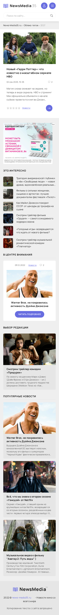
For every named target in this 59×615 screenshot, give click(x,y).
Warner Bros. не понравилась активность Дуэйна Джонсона (30, 304)
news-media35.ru (21, 597)
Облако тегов (31, 25)
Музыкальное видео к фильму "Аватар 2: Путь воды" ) (25, 557)
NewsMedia (23, 5)
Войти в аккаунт (44, 5)
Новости (26, 108)
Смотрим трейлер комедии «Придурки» (24, 370)
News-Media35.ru (12, 25)
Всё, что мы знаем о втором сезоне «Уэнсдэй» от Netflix (29, 498)
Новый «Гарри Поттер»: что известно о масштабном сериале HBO (29, 72)
